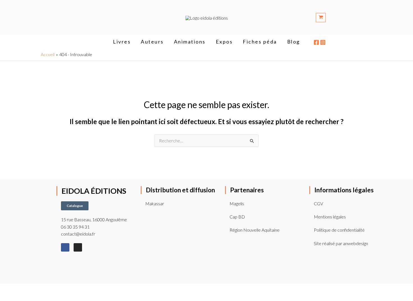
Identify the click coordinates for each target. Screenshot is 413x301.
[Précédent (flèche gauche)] (6, 298)
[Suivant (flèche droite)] (18, 298)
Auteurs (152, 41)
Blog (293, 41)
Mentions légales (330, 216)
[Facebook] (316, 42)
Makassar (154, 203)
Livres (122, 41)
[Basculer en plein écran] (18, 289)
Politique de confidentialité (339, 229)
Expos (224, 41)
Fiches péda (260, 41)
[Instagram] (323, 42)
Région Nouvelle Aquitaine (255, 229)
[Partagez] (31, 289)
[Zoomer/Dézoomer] (6, 289)
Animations (190, 41)
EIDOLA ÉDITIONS (94, 190)
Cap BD (237, 216)
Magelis (237, 203)
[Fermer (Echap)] (44, 289)
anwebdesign (355, 243)
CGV (318, 203)
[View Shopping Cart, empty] (344, 17)
